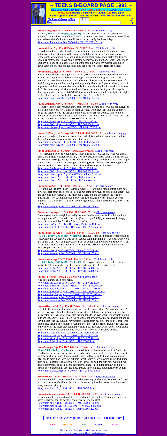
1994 (113, 15)
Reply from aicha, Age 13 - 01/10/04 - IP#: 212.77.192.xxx (68, 282)
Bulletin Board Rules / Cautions (88, 12)
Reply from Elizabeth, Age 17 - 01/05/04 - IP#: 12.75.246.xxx (70, 227)
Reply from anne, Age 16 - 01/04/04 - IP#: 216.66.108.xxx (68, 300)
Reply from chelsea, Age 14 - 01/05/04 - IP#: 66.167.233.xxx (69, 127)
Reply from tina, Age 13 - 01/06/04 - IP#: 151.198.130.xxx (68, 402)
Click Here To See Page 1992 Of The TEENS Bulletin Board (83, 418)
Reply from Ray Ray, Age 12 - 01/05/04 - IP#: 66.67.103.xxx (70, 288)
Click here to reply (102, 30)
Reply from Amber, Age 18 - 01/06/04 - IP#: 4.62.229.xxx (68, 332)
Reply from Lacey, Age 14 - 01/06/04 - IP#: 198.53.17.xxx (68, 142)
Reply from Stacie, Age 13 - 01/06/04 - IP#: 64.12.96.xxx (68, 121)
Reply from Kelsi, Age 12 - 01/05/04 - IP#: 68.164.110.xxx (68, 268)
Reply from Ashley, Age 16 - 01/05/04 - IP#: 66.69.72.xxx (68, 335)
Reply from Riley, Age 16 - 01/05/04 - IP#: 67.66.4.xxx (66, 341)
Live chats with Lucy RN (65, 9)
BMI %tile (70, 33)
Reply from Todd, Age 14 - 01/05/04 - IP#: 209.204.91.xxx (68, 124)
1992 (102, 15)
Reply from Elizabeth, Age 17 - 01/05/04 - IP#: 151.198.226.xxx (71, 291)
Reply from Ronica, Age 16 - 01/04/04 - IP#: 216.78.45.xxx (69, 370)
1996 (123, 15)
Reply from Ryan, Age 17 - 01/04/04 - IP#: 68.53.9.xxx (66, 388)
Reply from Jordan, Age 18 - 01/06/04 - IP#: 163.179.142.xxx (70, 42)
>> (130, 15)
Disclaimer (118, 12)
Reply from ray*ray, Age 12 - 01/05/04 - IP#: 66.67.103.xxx (69, 224)
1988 (81, 15)
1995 (118, 15)
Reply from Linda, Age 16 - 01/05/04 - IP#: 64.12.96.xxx (67, 168)
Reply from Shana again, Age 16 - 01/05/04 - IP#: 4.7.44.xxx (69, 174)
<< (64, 15)
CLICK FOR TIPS (119, 9)
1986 (71, 15)
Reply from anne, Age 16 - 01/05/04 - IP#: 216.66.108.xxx (68, 98)
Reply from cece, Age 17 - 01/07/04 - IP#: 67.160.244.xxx (68, 250)
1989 (86, 15)
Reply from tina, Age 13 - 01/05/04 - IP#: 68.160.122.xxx (68, 408)
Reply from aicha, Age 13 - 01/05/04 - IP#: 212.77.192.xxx (68, 338)
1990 (92, 15)
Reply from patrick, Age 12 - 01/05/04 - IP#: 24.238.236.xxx (69, 405)
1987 (76, 15)
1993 (107, 15)
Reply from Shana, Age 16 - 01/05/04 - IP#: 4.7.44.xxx (66, 177)
